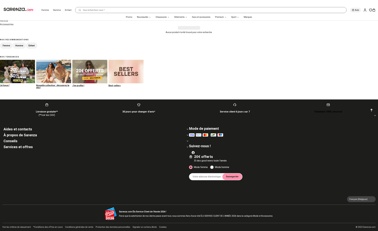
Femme (45, 10)
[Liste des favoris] (370, 10)
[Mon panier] (375, 10)
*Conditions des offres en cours (48, 227)
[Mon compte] (366, 10)
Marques (248, 17)
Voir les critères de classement (16, 227)
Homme (57, 10)
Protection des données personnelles (113, 227)
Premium (219, 17)
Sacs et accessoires (201, 17)
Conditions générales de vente (79, 227)
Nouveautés (142, 17)
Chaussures (161, 17)
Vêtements (179, 17)
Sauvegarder (232, 176)
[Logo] (20, 9)
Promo (129, 17)
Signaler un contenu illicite (145, 227)
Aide (357, 10)
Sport (233, 17)
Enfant (68, 10)
